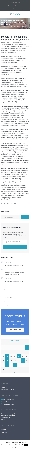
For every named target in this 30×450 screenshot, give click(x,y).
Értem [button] (26, 444)
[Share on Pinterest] (15, 203)
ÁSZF (3, 419)
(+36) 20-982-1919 (8, 404)
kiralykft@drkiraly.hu (16, 5)
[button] (15, 330)
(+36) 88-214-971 (15, 2)
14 (19, 356)
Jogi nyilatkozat (5, 417)
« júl (14, 372)
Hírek (7, 24)
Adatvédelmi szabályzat (8, 413)
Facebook (4, 432)
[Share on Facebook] (1, 203)
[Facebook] (17, 8)
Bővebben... (15, 447)
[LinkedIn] (13, 8)
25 (7, 364)
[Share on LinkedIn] (11, 203)
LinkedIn (3, 429)
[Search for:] (11, 217)
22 (22, 360)
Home (2, 24)
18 (7, 360)
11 (7, 356)
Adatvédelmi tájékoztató (8, 415)
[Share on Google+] (8, 203)
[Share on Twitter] (4, 203)
